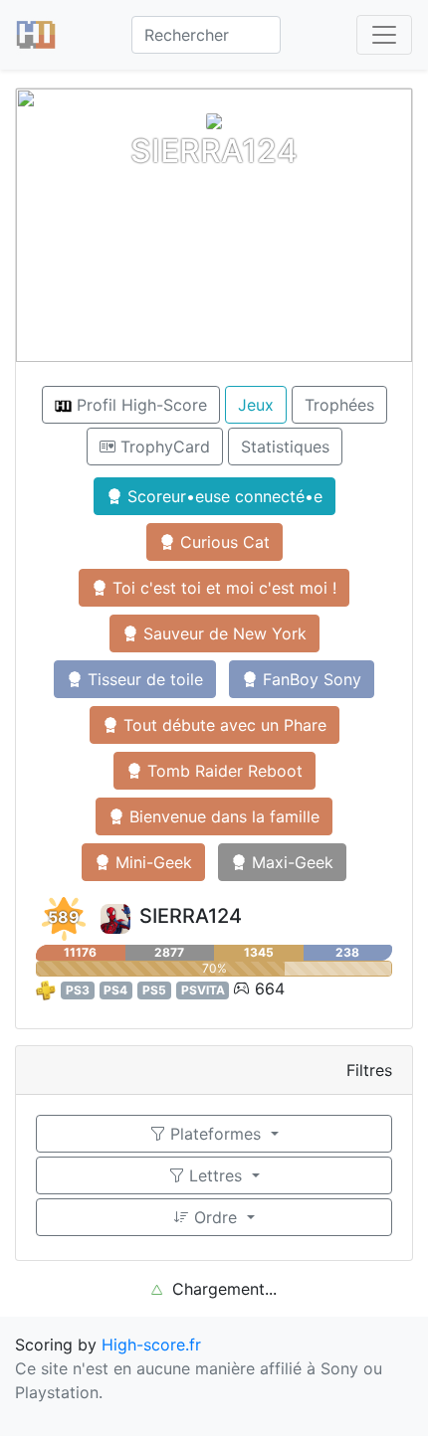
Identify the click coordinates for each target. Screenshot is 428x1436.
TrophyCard (162, 446)
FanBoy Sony (309, 679)
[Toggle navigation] (384, 35)
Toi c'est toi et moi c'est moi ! (221, 588)
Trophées (339, 405)
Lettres (215, 1175)
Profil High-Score (139, 405)
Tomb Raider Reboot (222, 771)
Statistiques (285, 446)
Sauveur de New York (222, 633)
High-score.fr (151, 1344)
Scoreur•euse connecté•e (222, 496)
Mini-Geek (151, 862)
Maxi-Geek (290, 862)
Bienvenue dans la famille (222, 816)
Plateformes (215, 1134)
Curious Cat (222, 542)
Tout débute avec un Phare (222, 725)
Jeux (256, 405)
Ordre (215, 1217)
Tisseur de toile (143, 679)
